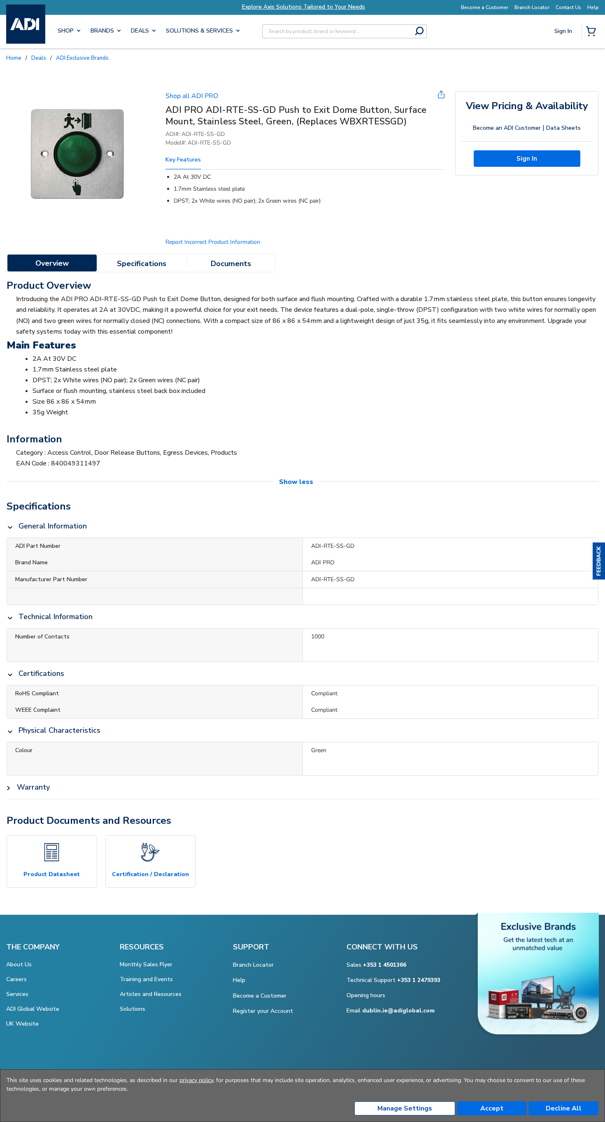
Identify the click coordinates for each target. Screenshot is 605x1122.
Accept (491, 1108)
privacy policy (196, 1080)
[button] (599, 561)
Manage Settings (404, 1108)
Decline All (564, 1108)
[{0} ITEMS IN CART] (592, 32)
